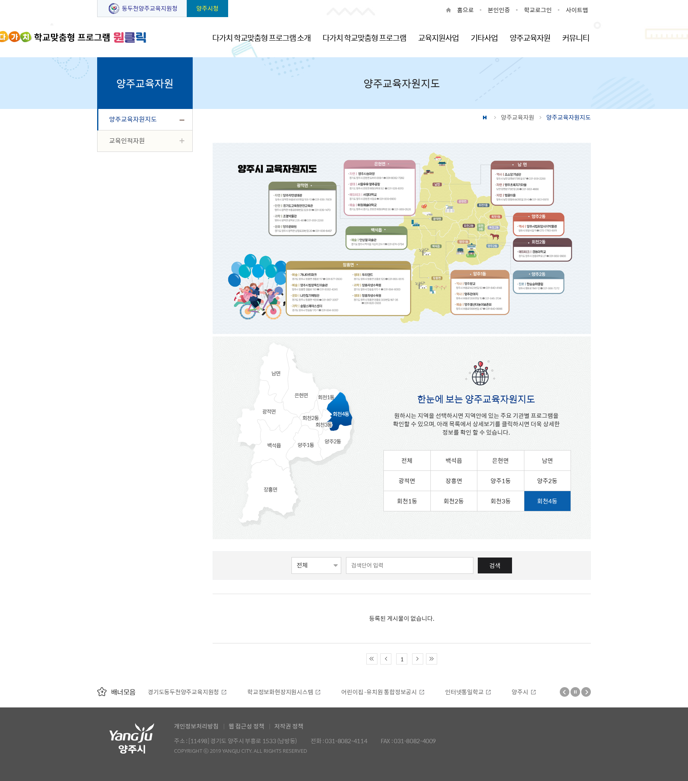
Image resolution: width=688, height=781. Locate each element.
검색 (494, 565)
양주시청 (207, 8)
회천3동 (501, 501)
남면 (547, 460)
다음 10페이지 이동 (417, 658)
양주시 (420, 692)
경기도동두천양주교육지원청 (543, 692)
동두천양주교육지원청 (150, 8)
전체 (406, 460)
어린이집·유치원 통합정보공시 (279, 692)
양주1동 (501, 480)
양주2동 (547, 480)
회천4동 (547, 501)
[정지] (575, 692)
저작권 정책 (288, 726)
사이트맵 (577, 10)
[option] (184, 692)
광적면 (407, 480)
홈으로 (465, 10)
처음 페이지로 (371, 658)
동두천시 (468, 692)
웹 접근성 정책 (246, 726)
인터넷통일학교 (365, 692)
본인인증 (499, 10)
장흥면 (454, 480)
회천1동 (407, 501)
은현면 (500, 460)
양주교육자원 (517, 117)
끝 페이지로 (431, 658)
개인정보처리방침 (196, 726)
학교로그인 (538, 10)
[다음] (586, 692)
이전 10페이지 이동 (385, 658)
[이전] (564, 692)
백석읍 (454, 460)
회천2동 (454, 501)
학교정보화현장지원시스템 (180, 692)
